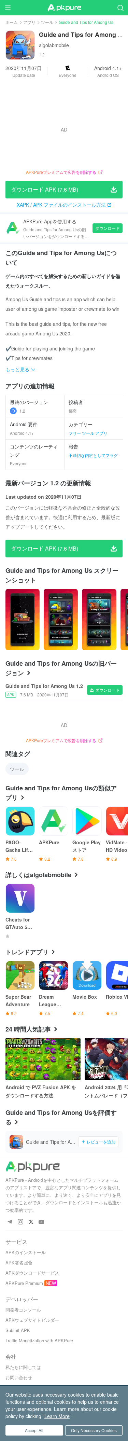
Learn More (57, 1416)
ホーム (11, 22)
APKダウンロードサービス (32, 1273)
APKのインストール (25, 1252)
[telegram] (9, 1222)
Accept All (34, 1430)
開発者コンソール (23, 1309)
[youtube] (41, 1222)
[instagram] (20, 1222)
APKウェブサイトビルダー (32, 1320)
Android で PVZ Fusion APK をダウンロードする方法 (40, 1091)
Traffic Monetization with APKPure (39, 1340)
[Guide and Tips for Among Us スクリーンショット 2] (99, 619)
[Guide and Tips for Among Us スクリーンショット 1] (61, 619)
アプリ (29, 22)
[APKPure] (64, 8)
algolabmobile (54, 45)
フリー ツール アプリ (88, 433)
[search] (120, 7)
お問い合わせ (18, 1377)
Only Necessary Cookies (94, 1430)
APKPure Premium (24, 1283)
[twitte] (31, 1222)
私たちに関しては (23, 1367)
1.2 (22, 411)
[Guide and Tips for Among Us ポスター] (22, 619)
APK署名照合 (18, 1262)
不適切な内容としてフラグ (93, 455)
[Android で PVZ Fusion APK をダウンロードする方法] (43, 1059)
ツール (47, 22)
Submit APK (17, 1330)
